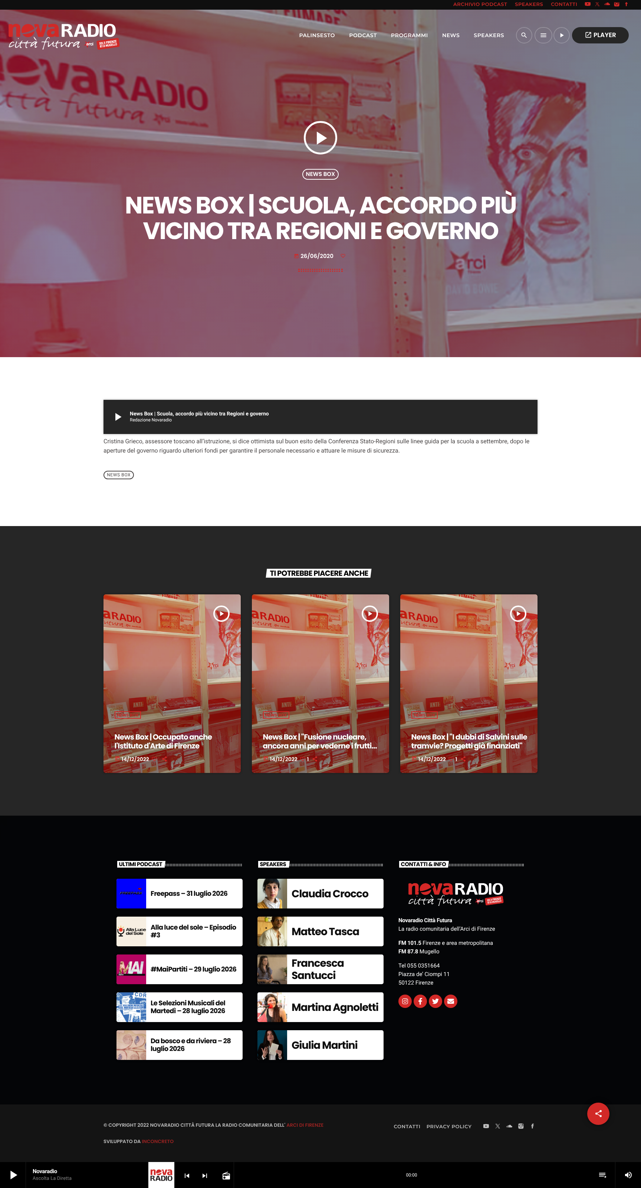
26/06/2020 (314, 256)
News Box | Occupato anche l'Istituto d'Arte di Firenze (163, 741)
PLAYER (600, 34)
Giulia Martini (325, 1045)
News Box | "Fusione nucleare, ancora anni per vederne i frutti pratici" (317, 746)
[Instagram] (617, 4)
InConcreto (158, 1141)
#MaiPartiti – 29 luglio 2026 (193, 969)
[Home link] (48, 35)
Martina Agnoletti (335, 1007)
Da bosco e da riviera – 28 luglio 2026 (191, 1045)
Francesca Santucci (318, 969)
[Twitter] (435, 1001)
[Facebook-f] (420, 1001)
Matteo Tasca (325, 931)
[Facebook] (627, 4)
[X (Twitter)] (598, 4)
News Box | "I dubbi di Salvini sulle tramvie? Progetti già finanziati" (469, 741)
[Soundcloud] (607, 4)
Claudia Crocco (330, 894)
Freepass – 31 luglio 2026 (189, 893)
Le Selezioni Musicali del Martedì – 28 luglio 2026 (188, 1007)
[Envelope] (450, 1001)
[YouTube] (588, 4)
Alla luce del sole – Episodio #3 (193, 931)
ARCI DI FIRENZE (304, 1125)
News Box (320, 174)
